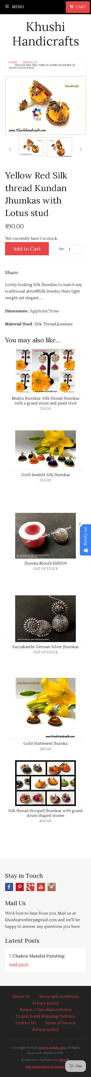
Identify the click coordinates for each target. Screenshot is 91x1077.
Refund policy (46, 1029)
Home (13, 62)
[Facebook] (9, 887)
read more (18, 964)
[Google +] (30, 887)
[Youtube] (41, 887)
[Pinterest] (20, 887)
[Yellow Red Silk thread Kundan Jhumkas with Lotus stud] (31, 146)
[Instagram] (52, 887)
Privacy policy (46, 1003)
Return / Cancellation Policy (46, 1009)
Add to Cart (27, 248)
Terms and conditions (59, 996)
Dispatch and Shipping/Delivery (45, 1016)
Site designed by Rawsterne (46, 1066)
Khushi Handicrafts (45, 34)
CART (81, 7)
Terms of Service (59, 1023)
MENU (17, 7)
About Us (21, 996)
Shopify (64, 1060)
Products (30, 62)
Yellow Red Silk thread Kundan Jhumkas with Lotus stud (42, 67)
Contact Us (26, 1023)
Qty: (62, 248)
